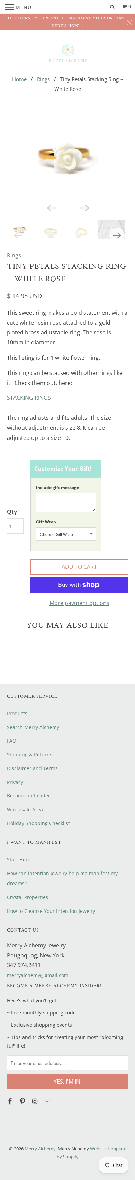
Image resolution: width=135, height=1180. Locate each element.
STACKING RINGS (29, 398)
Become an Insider (28, 795)
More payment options (79, 603)
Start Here (18, 859)
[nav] (18, 7)
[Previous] (50, 207)
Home (19, 79)
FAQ (11, 740)
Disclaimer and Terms (32, 768)
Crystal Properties (27, 897)
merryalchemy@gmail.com (38, 975)
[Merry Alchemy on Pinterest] (23, 1101)
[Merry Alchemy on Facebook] (11, 1101)
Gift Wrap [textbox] (46, 522)
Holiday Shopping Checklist (38, 823)
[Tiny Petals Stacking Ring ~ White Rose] (68, 158)
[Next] (84, 207)
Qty (12, 512)
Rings (43, 79)
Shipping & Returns (29, 754)
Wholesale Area (25, 809)
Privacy (15, 782)
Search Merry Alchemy (33, 727)
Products (17, 713)
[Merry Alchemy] (67, 53)
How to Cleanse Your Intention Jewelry (51, 911)
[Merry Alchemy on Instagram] (35, 1101)
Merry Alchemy (40, 1148)
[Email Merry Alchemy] (48, 1101)
